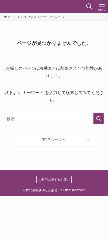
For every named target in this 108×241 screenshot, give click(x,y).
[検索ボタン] (89, 6)
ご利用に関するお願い (54, 179)
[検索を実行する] (98, 118)
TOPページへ (54, 139)
